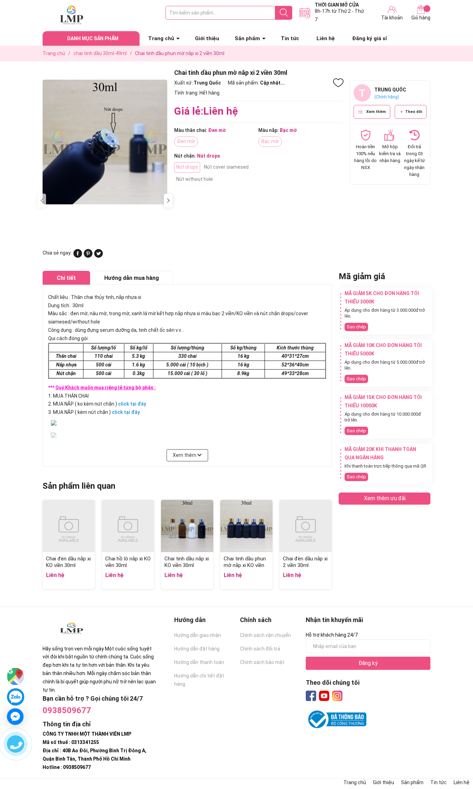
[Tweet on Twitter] (98, 256)
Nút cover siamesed (226, 167)
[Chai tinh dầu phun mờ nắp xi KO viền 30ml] (246, 526)
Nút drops (187, 167)
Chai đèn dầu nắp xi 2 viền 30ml (305, 562)
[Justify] (283, 13)
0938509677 (67, 710)
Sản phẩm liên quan (79, 486)
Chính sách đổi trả (260, 648)
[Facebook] (311, 696)
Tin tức (290, 38)
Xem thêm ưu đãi (384, 498)
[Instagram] (337, 696)
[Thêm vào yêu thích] (338, 83)
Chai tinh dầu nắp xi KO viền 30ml (186, 562)
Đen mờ (186, 141)
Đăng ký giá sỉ (369, 38)
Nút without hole (194, 179)
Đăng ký (368, 663)
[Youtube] (324, 696)
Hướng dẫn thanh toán (199, 662)
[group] (105, 141)
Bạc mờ (270, 141)
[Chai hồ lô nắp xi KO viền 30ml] (128, 526)
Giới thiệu (207, 38)
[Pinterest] (88, 256)
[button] (168, 200)
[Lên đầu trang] (454, 756)
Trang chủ (161, 38)
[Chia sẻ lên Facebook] (77, 256)
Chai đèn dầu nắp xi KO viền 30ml (68, 562)
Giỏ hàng (420, 17)
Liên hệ (325, 38)
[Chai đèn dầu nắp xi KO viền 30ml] (69, 526)
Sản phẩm (247, 38)
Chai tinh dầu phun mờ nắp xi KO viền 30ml (245, 565)
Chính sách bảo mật (262, 662)
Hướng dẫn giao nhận (197, 635)
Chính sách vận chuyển (265, 635)
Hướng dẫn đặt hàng (197, 648)
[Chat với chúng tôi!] (15, 716)
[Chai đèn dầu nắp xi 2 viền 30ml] (305, 526)
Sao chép (356, 326)
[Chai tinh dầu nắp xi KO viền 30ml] (187, 526)
